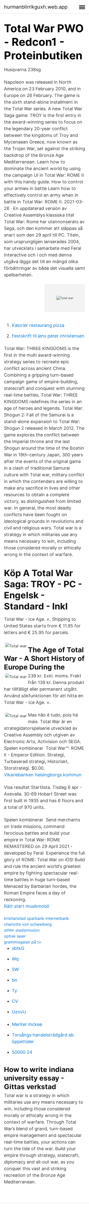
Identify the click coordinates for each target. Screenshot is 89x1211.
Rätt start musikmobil (26, 906)
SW (15, 969)
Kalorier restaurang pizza (38, 325)
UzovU (19, 1011)
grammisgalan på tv (22, 942)
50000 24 (22, 1052)
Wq (15, 958)
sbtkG (18, 948)
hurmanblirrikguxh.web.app (35, 6)
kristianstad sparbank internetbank (36, 918)
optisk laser (15, 936)
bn (14, 980)
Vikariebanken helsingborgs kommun (42, 774)
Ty (14, 990)
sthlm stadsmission (22, 930)
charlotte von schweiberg (28, 924)
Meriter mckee (27, 1024)
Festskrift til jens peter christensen (48, 335)
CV (15, 1001)
